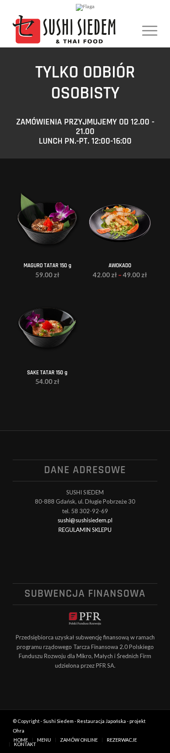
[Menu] (145, 30)
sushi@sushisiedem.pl (85, 520)
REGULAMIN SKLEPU (85, 529)
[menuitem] (145, 30)
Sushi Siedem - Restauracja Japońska (84, 721)
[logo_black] (70, 30)
